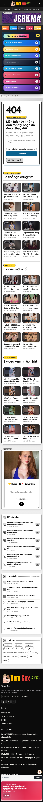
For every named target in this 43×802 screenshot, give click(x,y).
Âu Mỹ (7, 652)
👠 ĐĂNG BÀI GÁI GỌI (10, 81)
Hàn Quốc (24, 656)
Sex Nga (7, 656)
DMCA (3, 720)
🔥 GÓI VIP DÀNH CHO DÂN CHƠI (13, 68)
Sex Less (34, 652)
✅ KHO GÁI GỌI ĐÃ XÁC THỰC (13, 55)
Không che (29, 645)
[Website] (13, 702)
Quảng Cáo (5, 713)
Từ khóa (26, 696)
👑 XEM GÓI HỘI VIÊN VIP (11, 49)
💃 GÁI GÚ (29, 28)
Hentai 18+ (8, 648)
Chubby (15, 656)
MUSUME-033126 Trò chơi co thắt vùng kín (18, 754)
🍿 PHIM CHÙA (21, 28)
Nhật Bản (8, 645)
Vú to (6, 660)
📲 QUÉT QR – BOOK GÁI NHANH (13, 42)
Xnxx (31, 656)
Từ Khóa (37, 9)
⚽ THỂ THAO (38, 28)
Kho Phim (28, 9)
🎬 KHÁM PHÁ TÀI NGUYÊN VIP (13, 75)
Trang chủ (8, 9)
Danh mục (16, 696)
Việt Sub (18, 645)
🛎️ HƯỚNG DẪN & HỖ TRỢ (11, 87)
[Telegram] (3, 702)
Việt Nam (16, 652)
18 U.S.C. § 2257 (7, 716)
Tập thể (25, 652)
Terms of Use (6, 724)
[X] (8, 702)
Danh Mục (18, 9)
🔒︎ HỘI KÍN (5, 28)
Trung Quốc (30, 648)
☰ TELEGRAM (13, 28)
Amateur (19, 648)
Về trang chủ (16, 160)
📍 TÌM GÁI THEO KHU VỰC (12, 62)
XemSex (5, 686)
